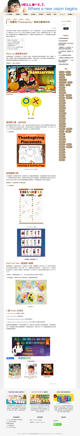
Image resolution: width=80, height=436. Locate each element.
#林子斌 (61, 131)
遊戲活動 (27, 19)
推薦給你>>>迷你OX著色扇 (13, 63)
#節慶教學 (62, 139)
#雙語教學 (62, 157)
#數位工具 (62, 123)
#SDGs (61, 74)
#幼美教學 (62, 108)
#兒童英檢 (62, 90)
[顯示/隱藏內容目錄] (21, 40)
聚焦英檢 (49, 14)
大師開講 (10, 14)
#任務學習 (62, 87)
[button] (31, 346)
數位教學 (41, 14)
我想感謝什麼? (11, 45)
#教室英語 (62, 121)
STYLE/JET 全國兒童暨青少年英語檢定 (14, 419)
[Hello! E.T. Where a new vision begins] (40, 9)
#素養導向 (62, 141)
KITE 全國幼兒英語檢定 (11, 421)
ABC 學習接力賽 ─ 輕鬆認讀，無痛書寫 (65, 52)
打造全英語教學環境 (62, 40)
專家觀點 (70, 14)
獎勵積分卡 (37, 266)
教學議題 (26, 14)
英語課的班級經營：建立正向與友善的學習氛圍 (65, 44)
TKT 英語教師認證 (10, 425)
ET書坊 (54, 14)
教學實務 (18, 14)
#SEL (68, 74)
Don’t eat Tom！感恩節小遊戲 (15, 47)
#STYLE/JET (62, 79)
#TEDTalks (62, 82)
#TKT (70, 82)
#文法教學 (62, 126)
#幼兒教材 (62, 105)
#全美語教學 (62, 92)
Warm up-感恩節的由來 (14, 42)
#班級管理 (62, 136)
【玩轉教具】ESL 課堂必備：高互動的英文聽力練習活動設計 (65, 48)
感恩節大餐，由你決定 (13, 43)
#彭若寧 (61, 110)
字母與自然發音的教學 (63, 64)
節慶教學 (21, 19)
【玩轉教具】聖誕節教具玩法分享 (65, 57)
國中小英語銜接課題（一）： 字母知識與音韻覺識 (65, 61)
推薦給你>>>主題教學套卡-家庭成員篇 (15, 182)
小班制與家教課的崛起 (63, 38)
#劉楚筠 (61, 95)
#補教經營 (62, 152)
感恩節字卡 (10, 266)
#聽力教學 (62, 144)
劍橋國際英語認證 (10, 423)
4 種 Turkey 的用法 (13, 48)
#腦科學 (69, 144)
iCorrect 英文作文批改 (11, 427)
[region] (31, 346)
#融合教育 (62, 149)
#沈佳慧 (68, 131)
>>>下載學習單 (10, 131)
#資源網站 (62, 154)
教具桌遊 (33, 14)
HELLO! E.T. (63, 14)
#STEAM (61, 77)
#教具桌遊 (62, 113)
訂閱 (66, 28)
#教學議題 (62, 118)
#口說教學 (68, 95)
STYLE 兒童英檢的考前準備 (64, 55)
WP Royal (60, 433)
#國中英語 (62, 100)
